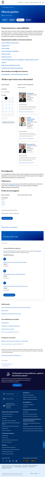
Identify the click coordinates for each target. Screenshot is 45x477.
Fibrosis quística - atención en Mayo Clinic (10, 213)
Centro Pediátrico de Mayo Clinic (10, 42)
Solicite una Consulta (7, 15)
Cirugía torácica (5, 45)
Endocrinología (5, 48)
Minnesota (3, 203)
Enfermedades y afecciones (8, 7)
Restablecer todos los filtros (8, 122)
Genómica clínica (5, 54)
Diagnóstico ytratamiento (12, 20)
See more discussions (9, 295)
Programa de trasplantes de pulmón (10, 65)
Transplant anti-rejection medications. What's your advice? (15, 286)
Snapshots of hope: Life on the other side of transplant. (15, 262)
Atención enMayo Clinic (28, 20)
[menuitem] (4, 20)
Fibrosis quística (10, 11)
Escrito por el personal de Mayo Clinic (9, 210)
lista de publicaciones (14, 184)
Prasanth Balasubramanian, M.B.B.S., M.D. (31, 119)
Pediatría (3, 62)
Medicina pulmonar (6, 56)
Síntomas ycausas (5, 20)
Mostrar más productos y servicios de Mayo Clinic (11, 344)
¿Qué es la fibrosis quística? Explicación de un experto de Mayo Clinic (16, 307)
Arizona (2, 199)
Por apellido (3, 95)
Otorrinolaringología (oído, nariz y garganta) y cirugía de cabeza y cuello (19, 59)
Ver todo (3, 204)
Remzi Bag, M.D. (30, 93)
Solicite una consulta (7, 218)
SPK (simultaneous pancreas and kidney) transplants (14, 274)
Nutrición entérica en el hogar (7, 329)
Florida (2, 201)
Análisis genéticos (5, 322)
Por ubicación (4, 89)
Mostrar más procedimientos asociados (9, 332)
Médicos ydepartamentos (21, 20)
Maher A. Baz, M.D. (31, 144)
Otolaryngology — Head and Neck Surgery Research (14, 74)
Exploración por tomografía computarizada (10, 325)
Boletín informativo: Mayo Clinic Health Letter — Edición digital (14, 341)
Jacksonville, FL (7, 91)
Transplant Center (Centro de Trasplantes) (12, 68)
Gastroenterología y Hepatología (9, 51)
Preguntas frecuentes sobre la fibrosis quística (11, 313)
